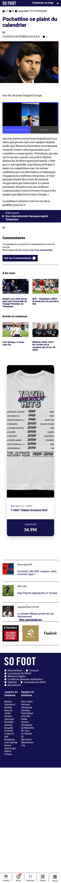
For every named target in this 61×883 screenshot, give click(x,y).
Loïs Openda (10, 742)
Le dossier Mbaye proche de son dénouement (27, 604)
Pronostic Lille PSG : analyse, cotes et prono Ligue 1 (30, 561)
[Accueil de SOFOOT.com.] (9, 3)
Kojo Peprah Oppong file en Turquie (22, 583)
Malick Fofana (8, 753)
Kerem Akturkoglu (10, 747)
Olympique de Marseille (27, 726)
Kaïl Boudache (9, 738)
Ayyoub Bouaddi (8, 726)
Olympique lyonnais (26, 709)
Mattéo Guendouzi (9, 703)
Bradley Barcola (8, 709)
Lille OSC (26, 716)
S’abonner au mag (42, 2)
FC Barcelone (26, 738)
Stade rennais (25, 721)
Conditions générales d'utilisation (25, 679)
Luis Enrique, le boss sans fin (14, 325)
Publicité (12, 682)
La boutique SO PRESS (19, 673)
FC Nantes (26, 733)
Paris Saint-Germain (27, 703)
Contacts (34, 670)
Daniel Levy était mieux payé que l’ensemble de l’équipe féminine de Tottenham (15, 284)
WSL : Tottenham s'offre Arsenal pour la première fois (45, 283)
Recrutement (14, 685)
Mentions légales (17, 676)
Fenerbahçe (27, 713)
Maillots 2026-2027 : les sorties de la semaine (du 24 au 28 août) (45, 326)
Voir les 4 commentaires (17, 258)
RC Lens (25, 730)
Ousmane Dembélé (9, 721)
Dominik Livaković (9, 732)
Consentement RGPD (35, 682)
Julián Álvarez (8, 715)
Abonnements (15, 670)
